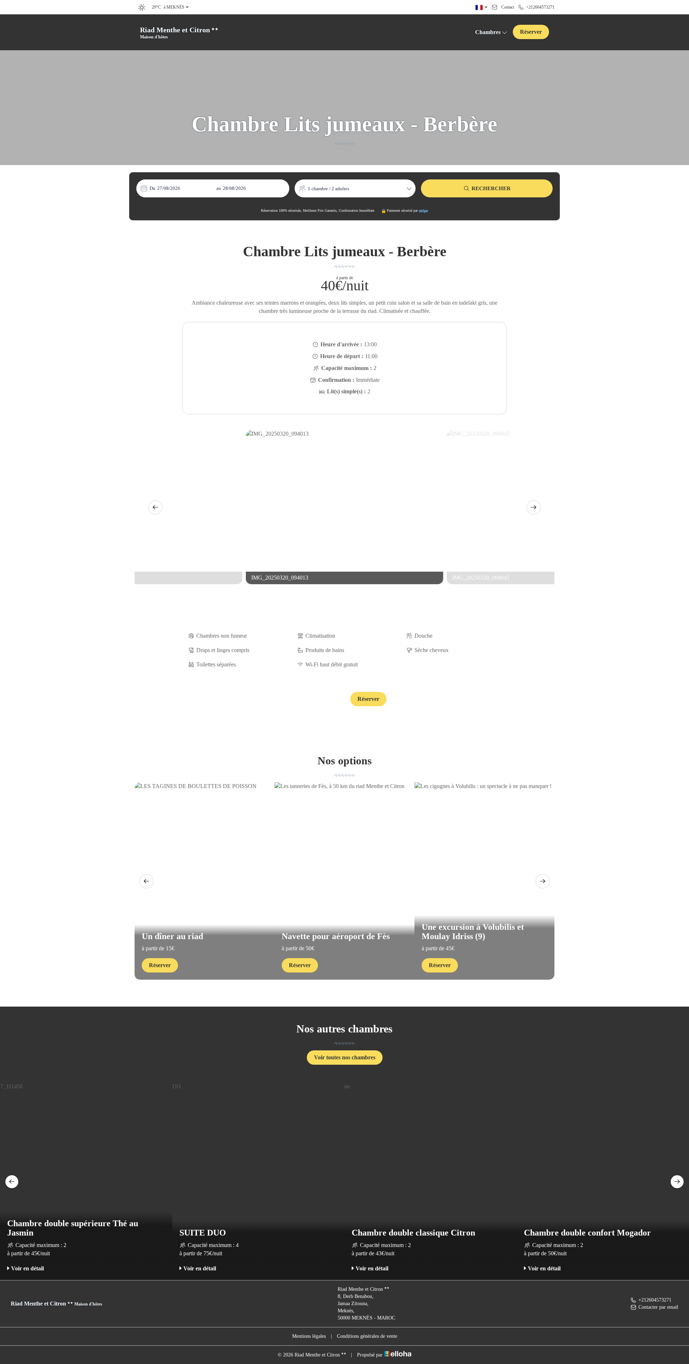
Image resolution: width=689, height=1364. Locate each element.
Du (152, 188)
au (218, 188)
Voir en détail (27, 1268)
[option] (344, 507)
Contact (320, 700)
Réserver (531, 32)
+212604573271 (654, 1300)
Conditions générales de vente (367, 1336)
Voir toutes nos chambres (344, 1057)
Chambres (488, 32)
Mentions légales (309, 1336)
